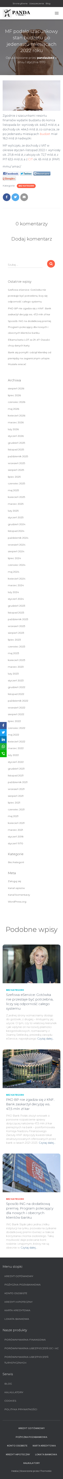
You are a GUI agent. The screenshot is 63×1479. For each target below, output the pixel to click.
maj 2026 (13, 408)
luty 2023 (13, 673)
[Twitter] (3, 732)
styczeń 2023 (16, 680)
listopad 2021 (16, 775)
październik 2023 (18, 619)
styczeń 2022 (16, 762)
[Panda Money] (18, 13)
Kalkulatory (13, 1392)
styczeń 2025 (15, 517)
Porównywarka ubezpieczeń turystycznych (26, 1359)
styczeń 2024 (16, 598)
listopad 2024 (16, 531)
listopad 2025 (16, 449)
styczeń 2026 (16, 436)
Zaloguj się (14, 881)
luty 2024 (13, 592)
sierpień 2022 (16, 714)
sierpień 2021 (16, 795)
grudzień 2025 (16, 442)
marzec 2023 (16, 666)
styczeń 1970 (15, 843)
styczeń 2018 (15, 836)
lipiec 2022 (14, 721)
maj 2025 (13, 490)
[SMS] (3, 753)
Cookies (10, 1400)
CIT (30, 159)
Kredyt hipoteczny (18, 1301)
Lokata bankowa (16, 1318)
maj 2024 (13, 571)
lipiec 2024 (14, 558)
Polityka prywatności (20, 1409)
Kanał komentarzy (19, 894)
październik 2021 (18, 782)
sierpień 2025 (16, 469)
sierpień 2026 (16, 388)
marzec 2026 (16, 422)
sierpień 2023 (16, 632)
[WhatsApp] (3, 746)
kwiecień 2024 (16, 578)
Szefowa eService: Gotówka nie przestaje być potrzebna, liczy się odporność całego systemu (27, 295)
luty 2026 (13, 429)
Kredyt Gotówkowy (18, 1276)
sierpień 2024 (16, 551)
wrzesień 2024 (16, 544)
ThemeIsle (46, 1471)
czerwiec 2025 (16, 483)
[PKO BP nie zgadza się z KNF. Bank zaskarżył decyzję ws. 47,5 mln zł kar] (31, 1068)
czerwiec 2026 (16, 402)
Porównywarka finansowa (25, 1339)
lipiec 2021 (14, 802)
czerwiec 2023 (16, 646)
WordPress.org (17, 901)
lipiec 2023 (14, 639)
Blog (48, 3)
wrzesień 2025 (16, 463)
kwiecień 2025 (16, 497)
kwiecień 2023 (16, 660)
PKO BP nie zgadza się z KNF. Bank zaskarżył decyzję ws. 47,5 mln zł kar (30, 1104)
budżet (45, 134)
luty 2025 (13, 510)
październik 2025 (18, 456)
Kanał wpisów (16, 888)
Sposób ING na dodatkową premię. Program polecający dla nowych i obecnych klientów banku (29, 326)
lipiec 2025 (14, 476)
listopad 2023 (16, 612)
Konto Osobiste (15, 1293)
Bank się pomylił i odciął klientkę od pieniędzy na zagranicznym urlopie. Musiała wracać (29, 358)
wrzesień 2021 (16, 789)
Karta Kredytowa (17, 1310)
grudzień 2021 (16, 768)
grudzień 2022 (16, 687)
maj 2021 (13, 816)
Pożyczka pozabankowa (22, 1284)
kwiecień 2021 (16, 823)
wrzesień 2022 (16, 707)
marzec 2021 (15, 829)
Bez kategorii (26, 186)
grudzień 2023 (16, 605)
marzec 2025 (15, 503)
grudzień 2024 (16, 524)
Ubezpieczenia (36, 3)
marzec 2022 (16, 748)
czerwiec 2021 (16, 809)
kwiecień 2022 (16, 741)
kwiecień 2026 (16, 415)
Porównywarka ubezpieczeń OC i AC (31, 1348)
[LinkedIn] (3, 739)
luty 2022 (13, 755)
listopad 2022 (16, 694)
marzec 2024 (16, 585)
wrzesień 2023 (16, 626)
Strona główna (20, 3)
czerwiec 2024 (16, 564)
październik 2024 (18, 537)
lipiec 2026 (14, 395)
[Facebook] (3, 725)
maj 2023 (13, 653)
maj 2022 (13, 734)
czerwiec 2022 (16, 728)
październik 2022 (18, 700)
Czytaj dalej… (45, 1038)
